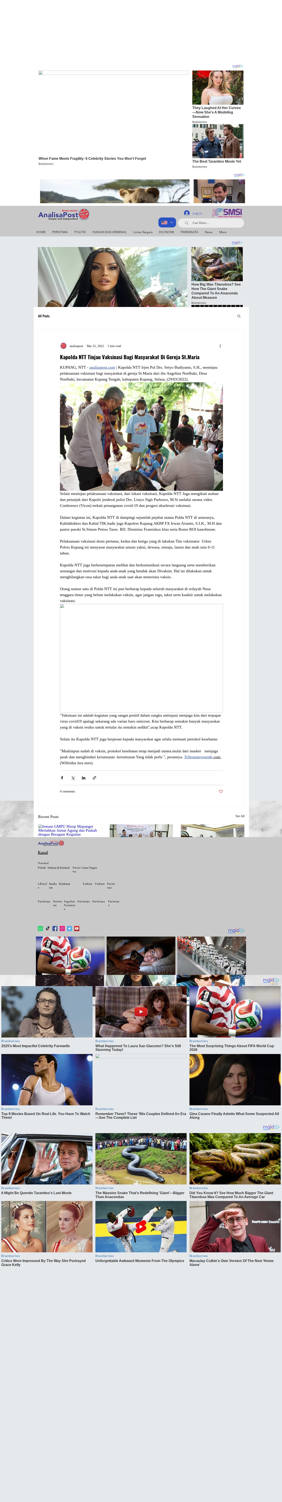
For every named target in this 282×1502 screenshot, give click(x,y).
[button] (239, 316)
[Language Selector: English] (167, 222)
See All (240, 816)
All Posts (44, 316)
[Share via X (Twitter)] (73, 778)
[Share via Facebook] (62, 778)
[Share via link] (94, 778)
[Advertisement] (132, 31)
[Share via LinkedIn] (84, 778)
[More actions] (220, 346)
